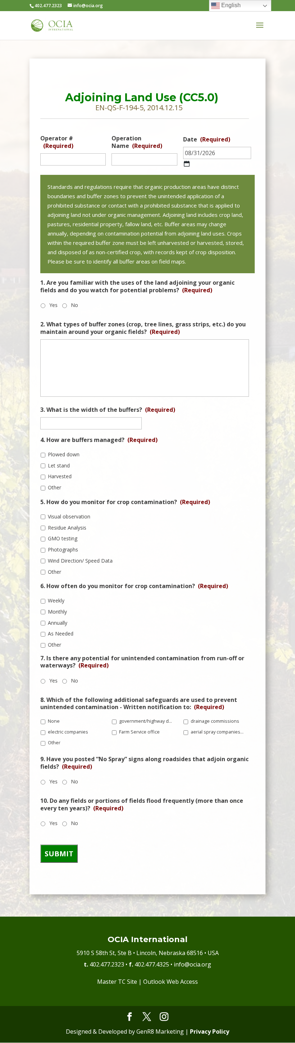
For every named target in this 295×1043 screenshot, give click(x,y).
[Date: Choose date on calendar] (186, 163)
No (74, 305)
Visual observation (69, 516)
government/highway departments (146, 721)
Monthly (57, 611)
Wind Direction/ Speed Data (80, 560)
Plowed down (64, 454)
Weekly (56, 600)
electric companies (68, 732)
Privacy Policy (209, 1031)
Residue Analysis (67, 527)
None (54, 721)
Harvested (60, 476)
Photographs (63, 549)
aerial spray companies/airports (217, 732)
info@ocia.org (192, 964)
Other (54, 487)
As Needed (60, 633)
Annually (57, 622)
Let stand (59, 465)
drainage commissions (215, 721)
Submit (59, 853)
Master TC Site (117, 982)
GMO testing (62, 538)
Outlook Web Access (170, 982)
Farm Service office (139, 732)
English (230, 5)
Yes (53, 305)
